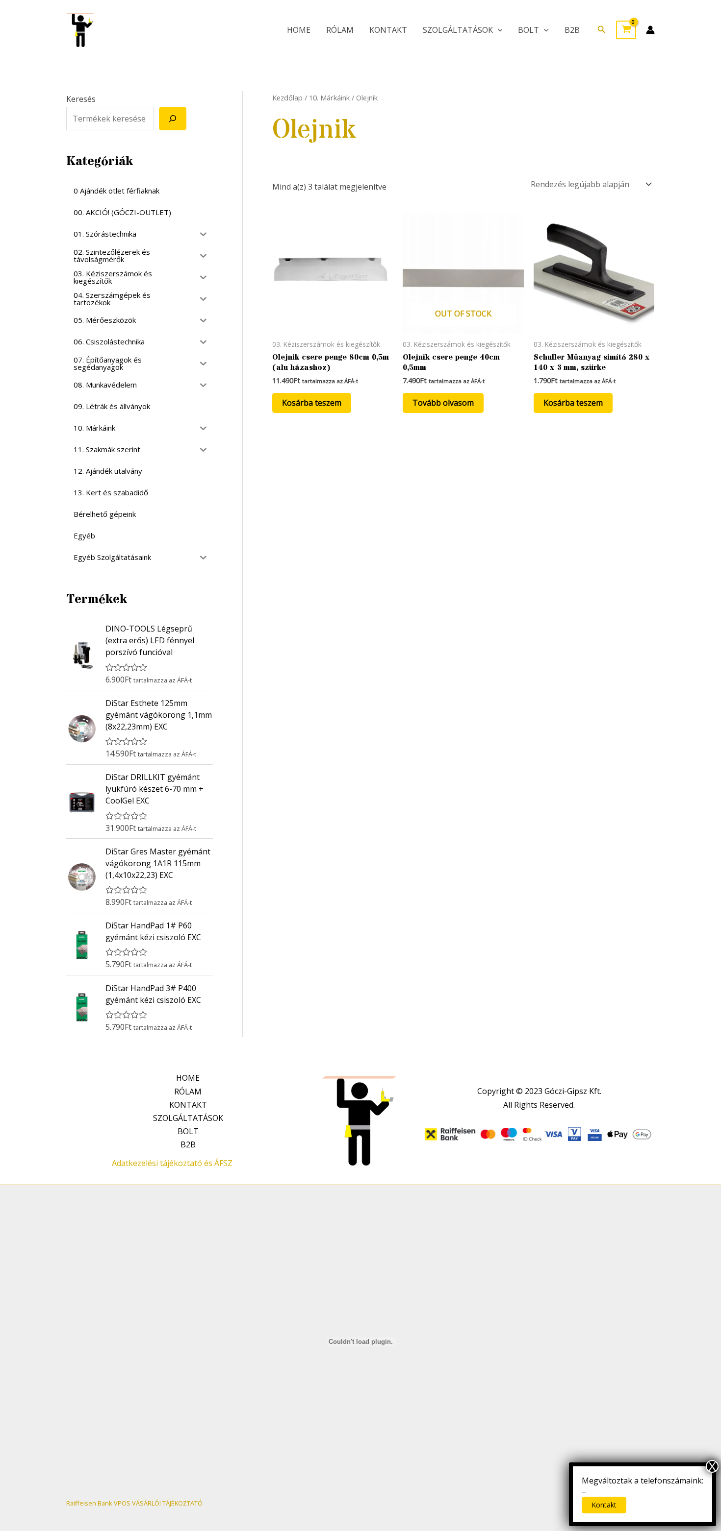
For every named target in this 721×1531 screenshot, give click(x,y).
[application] (498, 30)
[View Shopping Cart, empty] (626, 30)
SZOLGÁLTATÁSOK (458, 29)
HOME (298, 29)
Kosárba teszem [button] (311, 402)
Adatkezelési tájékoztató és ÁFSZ (172, 1163)
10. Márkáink (329, 97)
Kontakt (604, 1504)
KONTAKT (388, 29)
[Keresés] (172, 118)
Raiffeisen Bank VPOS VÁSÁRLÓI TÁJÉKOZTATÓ (134, 1503)
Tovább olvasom (443, 402)
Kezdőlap (287, 97)
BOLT (528, 29)
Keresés (81, 99)
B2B (572, 29)
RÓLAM (340, 29)
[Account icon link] (650, 29)
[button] (601, 30)
